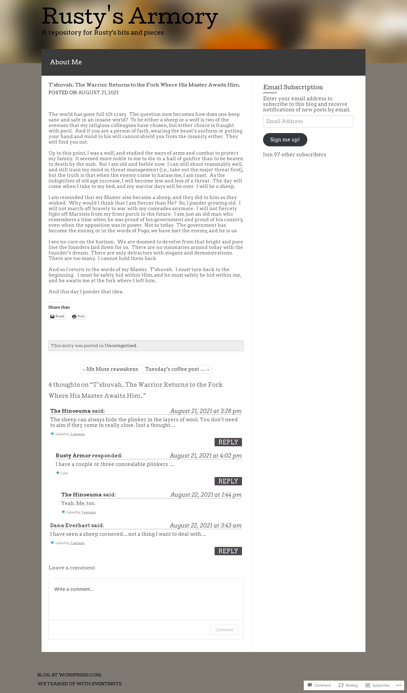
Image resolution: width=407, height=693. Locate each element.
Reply (228, 442)
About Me (66, 62)
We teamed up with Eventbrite (79, 683)
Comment (224, 629)
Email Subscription (293, 88)
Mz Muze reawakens (112, 369)
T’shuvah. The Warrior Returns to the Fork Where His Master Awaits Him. (144, 85)
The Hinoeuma (70, 411)
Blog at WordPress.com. (69, 674)
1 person (77, 434)
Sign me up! (285, 139)
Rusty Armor (73, 455)
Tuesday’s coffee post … (175, 369)
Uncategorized (120, 345)
